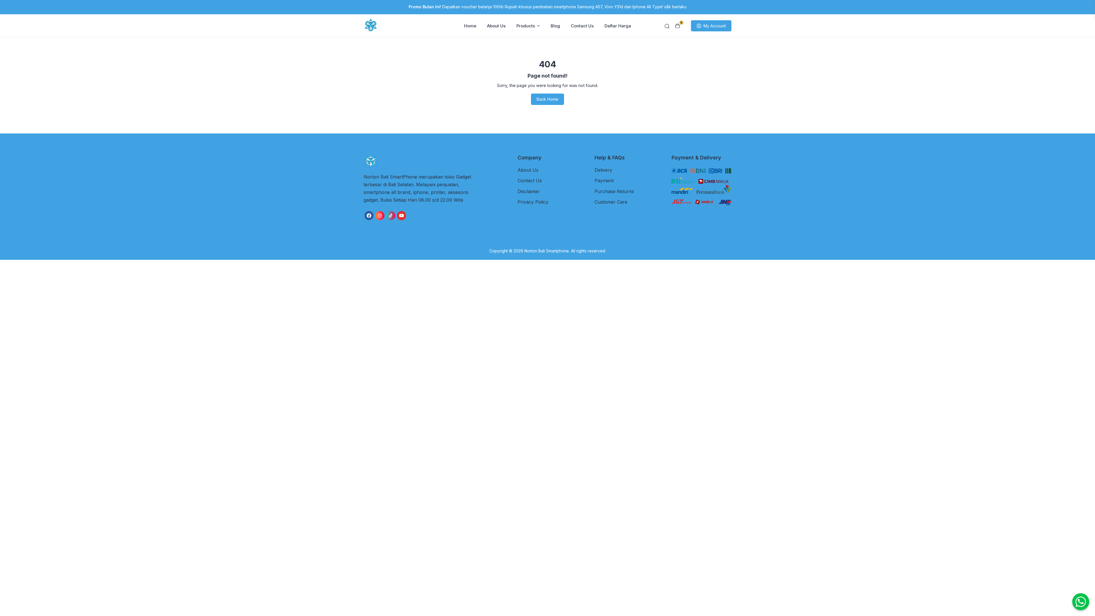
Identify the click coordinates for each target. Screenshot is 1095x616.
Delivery (603, 170)
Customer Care (611, 202)
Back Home (547, 99)
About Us (496, 26)
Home (470, 26)
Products (525, 26)
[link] (369, 215)
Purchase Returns (614, 191)
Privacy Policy (533, 202)
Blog (555, 26)
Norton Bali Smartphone (546, 250)
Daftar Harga (618, 26)
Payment (604, 180)
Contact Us (582, 26)
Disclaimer (529, 191)
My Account (714, 25)
